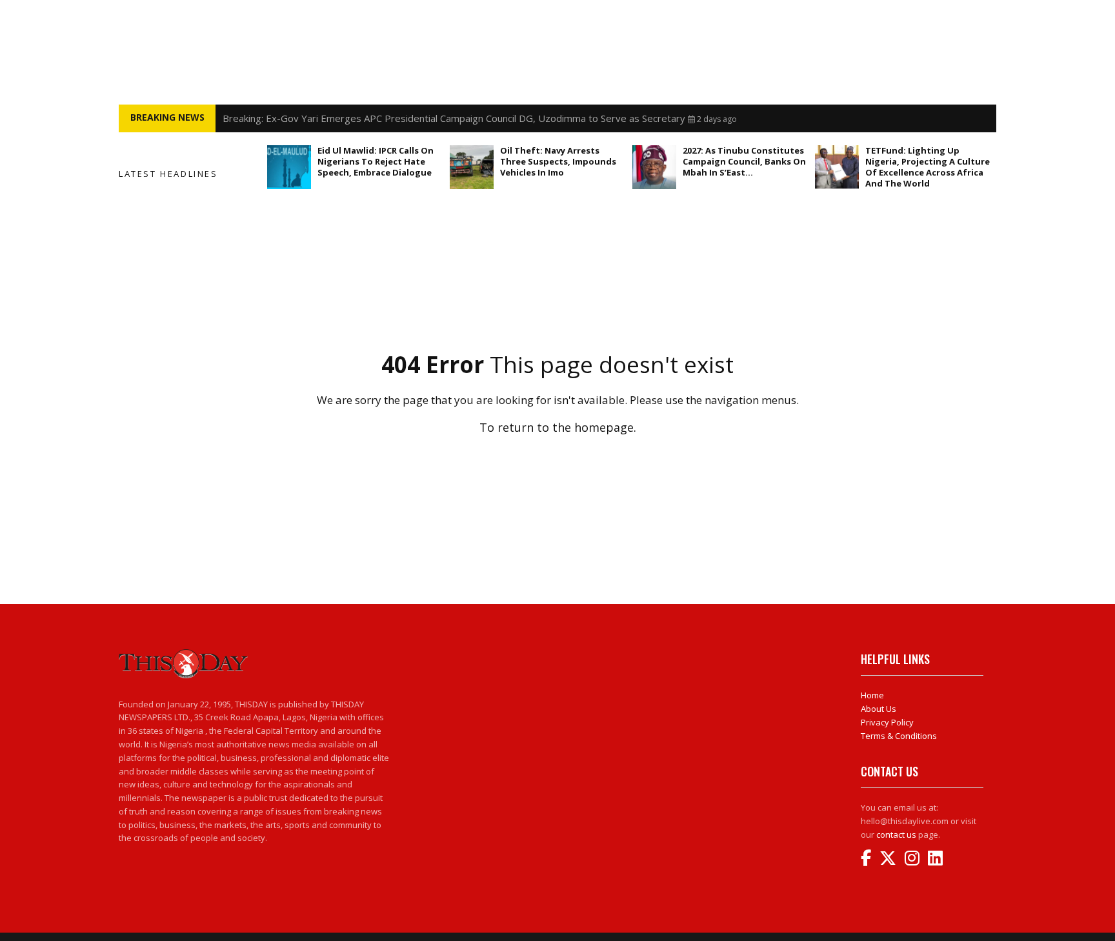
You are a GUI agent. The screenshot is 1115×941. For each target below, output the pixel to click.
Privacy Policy (887, 722)
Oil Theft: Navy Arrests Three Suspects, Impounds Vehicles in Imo (558, 161)
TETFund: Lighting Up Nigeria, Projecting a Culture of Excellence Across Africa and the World (927, 167)
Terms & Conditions (899, 736)
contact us (896, 834)
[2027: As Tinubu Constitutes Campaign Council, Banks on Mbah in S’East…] (654, 167)
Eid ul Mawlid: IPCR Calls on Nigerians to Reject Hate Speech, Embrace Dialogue (375, 161)
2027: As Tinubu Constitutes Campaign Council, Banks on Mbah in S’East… (744, 161)
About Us (878, 708)
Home (872, 695)
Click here (557, 455)
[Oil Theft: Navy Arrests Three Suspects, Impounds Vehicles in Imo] (472, 167)
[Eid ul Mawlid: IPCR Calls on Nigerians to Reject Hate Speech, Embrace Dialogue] (289, 167)
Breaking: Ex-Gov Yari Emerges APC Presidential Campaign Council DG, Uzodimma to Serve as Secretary (454, 118)
